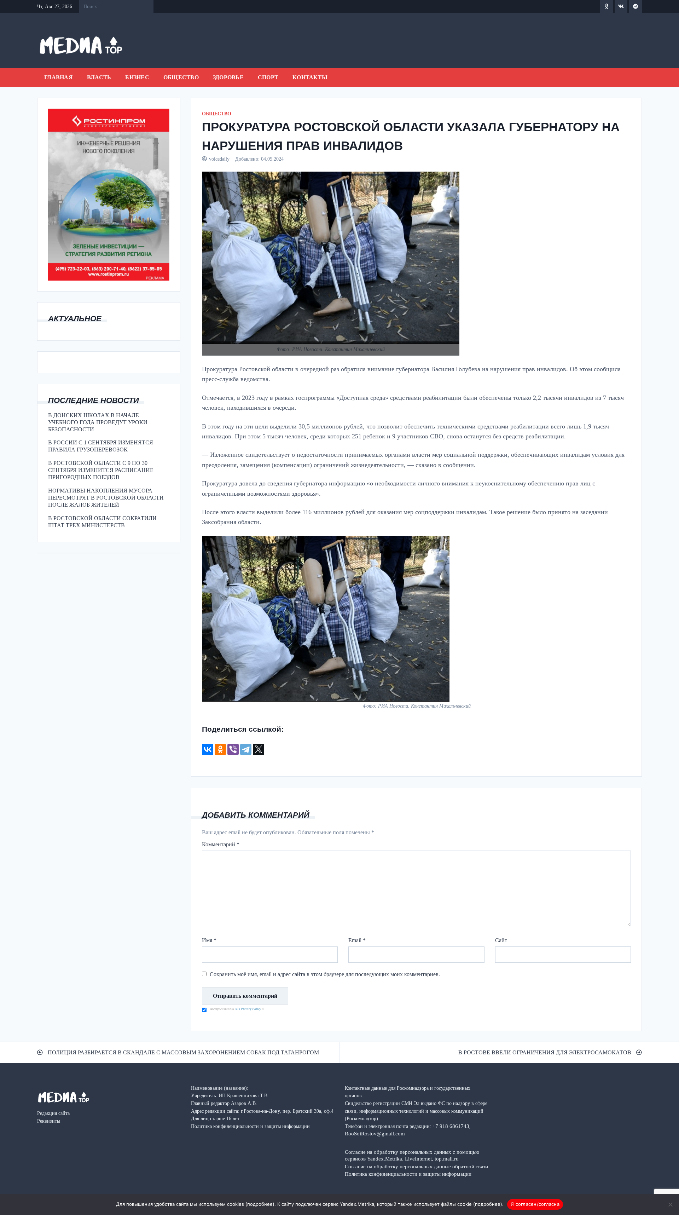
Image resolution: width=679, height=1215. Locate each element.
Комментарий (220, 844)
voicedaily (219, 159)
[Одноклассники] (220, 749)
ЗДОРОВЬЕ (228, 77)
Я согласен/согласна (535, 1204)
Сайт (501, 940)
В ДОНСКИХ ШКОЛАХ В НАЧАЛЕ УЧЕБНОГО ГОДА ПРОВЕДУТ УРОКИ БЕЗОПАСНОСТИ (97, 422)
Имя (209, 940)
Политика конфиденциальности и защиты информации (408, 1174)
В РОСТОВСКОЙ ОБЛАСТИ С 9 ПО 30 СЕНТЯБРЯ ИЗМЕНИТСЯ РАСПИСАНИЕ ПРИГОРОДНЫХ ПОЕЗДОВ (100, 470)
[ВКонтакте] (207, 749)
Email (357, 940)
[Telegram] (245, 749)
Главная (58, 77)
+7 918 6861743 (451, 1126)
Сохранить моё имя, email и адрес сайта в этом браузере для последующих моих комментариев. (325, 974)
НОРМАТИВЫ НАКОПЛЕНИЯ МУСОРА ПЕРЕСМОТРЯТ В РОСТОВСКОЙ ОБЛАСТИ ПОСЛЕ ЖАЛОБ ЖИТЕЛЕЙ (106, 498)
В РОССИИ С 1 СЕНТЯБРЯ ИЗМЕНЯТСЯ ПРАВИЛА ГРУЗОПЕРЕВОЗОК (100, 446)
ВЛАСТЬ (99, 77)
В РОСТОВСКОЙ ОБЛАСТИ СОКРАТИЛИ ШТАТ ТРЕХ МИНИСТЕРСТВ (102, 521)
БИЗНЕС (137, 77)
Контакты (309, 77)
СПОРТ (268, 77)
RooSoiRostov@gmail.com (375, 1133)
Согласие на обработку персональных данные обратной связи (416, 1166)
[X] (258, 749)
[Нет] (670, 1204)
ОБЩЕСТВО (181, 77)
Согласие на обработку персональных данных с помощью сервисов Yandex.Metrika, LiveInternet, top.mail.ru (412, 1155)
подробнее (260, 1204)
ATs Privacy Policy (248, 1009)
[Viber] (233, 749)
